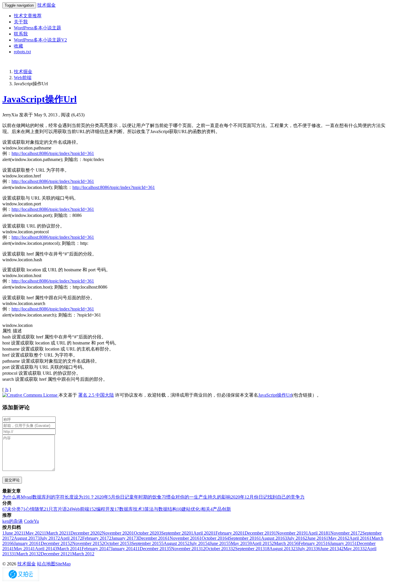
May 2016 (336, 538)
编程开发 (102, 509)
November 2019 (290, 533)
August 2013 (279, 548)
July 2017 (47, 538)
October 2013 (215, 548)
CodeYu (31, 521)
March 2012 (82, 553)
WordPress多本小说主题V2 (40, 39)
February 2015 (310, 543)
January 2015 (339, 543)
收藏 (18, 45)
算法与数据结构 (159, 509)
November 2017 (344, 533)
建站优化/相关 (193, 509)
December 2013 (152, 548)
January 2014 (121, 548)
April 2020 (202, 533)
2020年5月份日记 (112, 497)
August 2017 (24, 538)
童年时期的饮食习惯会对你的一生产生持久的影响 (180, 497)
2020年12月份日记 (249, 497)
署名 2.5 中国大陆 (96, 395)
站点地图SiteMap (54, 563)
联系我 (21, 33)
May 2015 (238, 543)
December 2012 (54, 553)
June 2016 (315, 538)
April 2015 (260, 543)
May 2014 (22, 548)
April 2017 (69, 538)
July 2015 (197, 543)
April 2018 (317, 533)
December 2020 (84, 533)
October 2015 (115, 543)
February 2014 (93, 548)
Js (6, 389)
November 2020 (116, 533)
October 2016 (213, 538)
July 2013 (304, 548)
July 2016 (295, 538)
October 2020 (145, 533)
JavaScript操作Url (39, 99)
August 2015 (174, 543)
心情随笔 (32, 509)
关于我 (21, 21)
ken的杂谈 (12, 521)
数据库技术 (128, 509)
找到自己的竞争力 (286, 497)
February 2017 (94, 538)
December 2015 (54, 543)
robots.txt (22, 51)
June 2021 (12, 533)
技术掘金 (46, 5)
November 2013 (185, 548)
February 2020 (227, 533)
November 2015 (86, 543)
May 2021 (33, 533)
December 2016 (151, 538)
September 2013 (247, 548)
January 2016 (25, 543)
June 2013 (327, 548)
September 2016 (243, 538)
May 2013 (350, 548)
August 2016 (272, 538)
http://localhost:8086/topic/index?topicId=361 (53, 153)
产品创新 (220, 509)
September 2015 (145, 543)
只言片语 (55, 509)
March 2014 (67, 548)
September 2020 (175, 533)
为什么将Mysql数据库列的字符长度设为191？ (48, 497)
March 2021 (56, 533)
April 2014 (44, 548)
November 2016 (183, 538)
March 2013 (25, 553)
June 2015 (217, 543)
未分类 (11, 509)
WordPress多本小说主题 (37, 27)
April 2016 (358, 538)
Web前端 (22, 77)
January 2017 (122, 538)
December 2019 (258, 533)
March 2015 (284, 543)
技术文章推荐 (28, 15)
